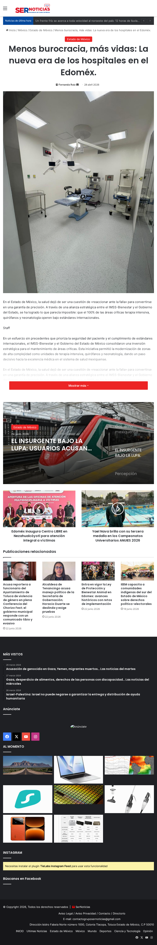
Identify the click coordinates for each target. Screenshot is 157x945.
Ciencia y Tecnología (127, 931)
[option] (78, 443)
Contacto (104, 913)
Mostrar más (77, 385)
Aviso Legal (65, 913)
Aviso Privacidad (85, 913)
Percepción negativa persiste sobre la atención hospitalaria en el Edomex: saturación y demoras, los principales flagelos (51, 444)
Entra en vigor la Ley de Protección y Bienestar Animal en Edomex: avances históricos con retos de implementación (97, 594)
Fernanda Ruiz (67, 84)
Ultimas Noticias (37, 931)
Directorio (119, 913)
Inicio (12, 30)
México (22, 30)
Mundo (92, 931)
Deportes (105, 931)
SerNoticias (83, 906)
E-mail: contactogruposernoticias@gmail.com (91, 919)
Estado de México (40, 30)
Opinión (148, 931)
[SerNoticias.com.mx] (32, 8)
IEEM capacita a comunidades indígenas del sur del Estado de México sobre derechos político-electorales (136, 594)
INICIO (20, 931)
